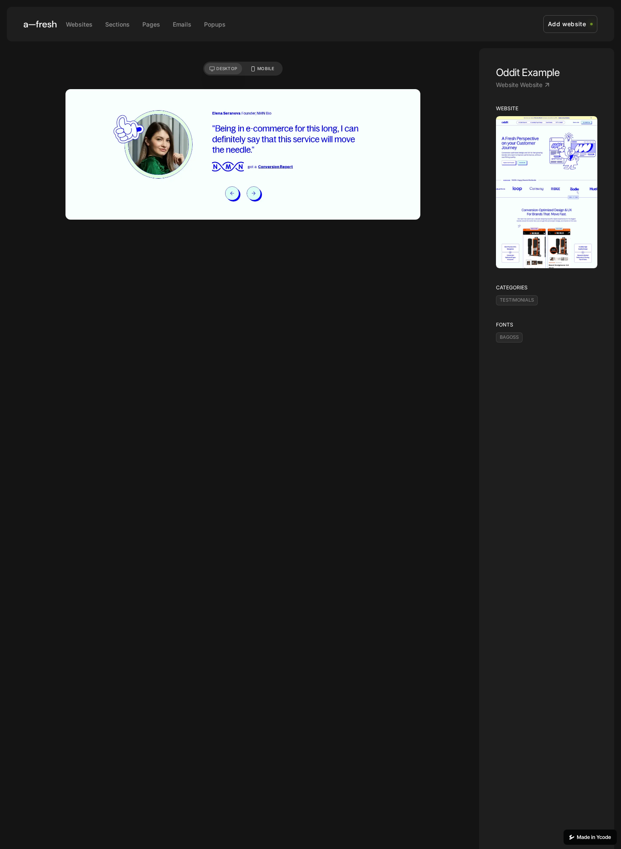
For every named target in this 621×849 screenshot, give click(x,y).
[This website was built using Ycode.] (590, 837)
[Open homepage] (40, 24)
